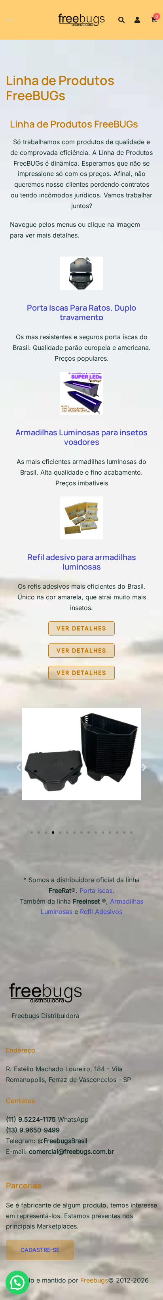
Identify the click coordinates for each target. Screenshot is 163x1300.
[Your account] (138, 20)
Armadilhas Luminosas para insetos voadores (81, 437)
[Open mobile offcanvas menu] (9, 20)
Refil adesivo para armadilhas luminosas (81, 562)
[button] (19, 767)
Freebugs (94, 1280)
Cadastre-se (40, 1249)
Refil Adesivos (101, 912)
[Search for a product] (121, 20)
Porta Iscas (96, 890)
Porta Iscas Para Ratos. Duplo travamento (81, 312)
